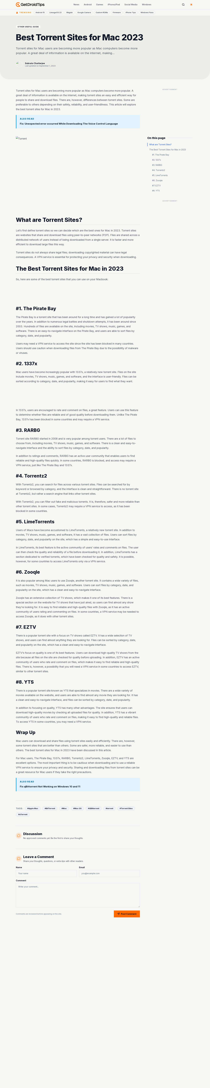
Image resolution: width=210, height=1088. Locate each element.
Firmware (117, 12)
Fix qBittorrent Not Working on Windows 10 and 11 (50, 786)
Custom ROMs (102, 12)
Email (82, 867)
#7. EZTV (156, 185)
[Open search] (183, 4)
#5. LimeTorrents (160, 175)
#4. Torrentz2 (158, 170)
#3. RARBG (157, 165)
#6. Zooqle (157, 180)
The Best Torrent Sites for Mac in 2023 (167, 149)
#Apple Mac (32, 808)
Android (88, 4)
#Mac (64, 808)
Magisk (69, 12)
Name (19, 867)
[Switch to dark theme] (191, 4)
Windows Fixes (147, 12)
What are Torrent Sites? (160, 144)
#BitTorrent (50, 808)
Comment (21, 880)
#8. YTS (156, 190)
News (76, 4)
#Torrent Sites (126, 808)
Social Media (130, 4)
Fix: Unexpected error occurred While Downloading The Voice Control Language (69, 123)
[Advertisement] (78, 293)
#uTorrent (22, 814)
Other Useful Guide (28, 27)
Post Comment (128, 914)
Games (99, 4)
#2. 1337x (156, 160)
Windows (146, 4)
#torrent (109, 808)
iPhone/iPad (114, 4)
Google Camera (84, 12)
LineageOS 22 (55, 12)
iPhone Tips (131, 12)
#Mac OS (77, 808)
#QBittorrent (93, 808)
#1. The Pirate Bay (160, 155)
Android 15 (40, 12)
